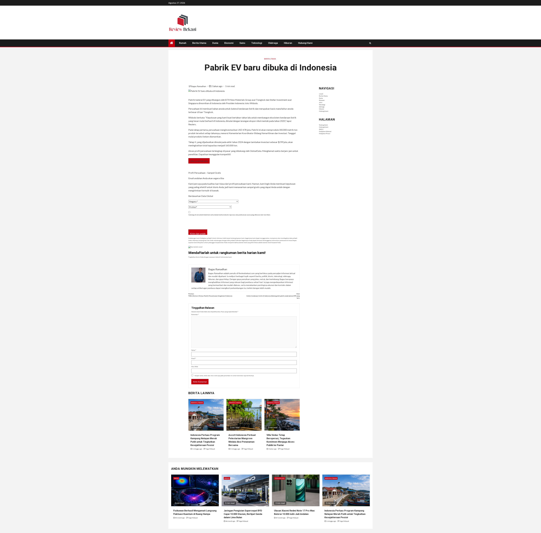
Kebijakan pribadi (206, 238)
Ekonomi (228, 43)
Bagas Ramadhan (199, 86)
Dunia (215, 43)
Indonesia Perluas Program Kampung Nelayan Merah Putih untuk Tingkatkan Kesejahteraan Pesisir (344, 514)
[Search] (370, 43)
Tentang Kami (323, 125)
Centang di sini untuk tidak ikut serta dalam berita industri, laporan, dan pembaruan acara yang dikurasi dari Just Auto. (229, 215)
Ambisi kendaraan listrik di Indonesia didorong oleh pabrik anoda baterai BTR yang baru (273, 296)
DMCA (321, 129)
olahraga (273, 43)
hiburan (288, 43)
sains (242, 43)
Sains (176, 478)
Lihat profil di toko (199, 161)
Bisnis (226, 478)
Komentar (195, 314)
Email (193, 358)
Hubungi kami (305, 43)
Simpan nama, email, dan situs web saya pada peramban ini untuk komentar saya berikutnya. (224, 375)
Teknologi (256, 43)
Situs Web (194, 366)
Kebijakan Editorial (325, 131)
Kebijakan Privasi (324, 133)
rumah (182, 43)
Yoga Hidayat (210, 449)
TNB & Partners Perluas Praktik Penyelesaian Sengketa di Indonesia (210, 295)
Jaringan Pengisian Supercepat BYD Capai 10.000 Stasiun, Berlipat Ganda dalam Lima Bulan (243, 514)
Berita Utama (199, 43)
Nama (193, 350)
